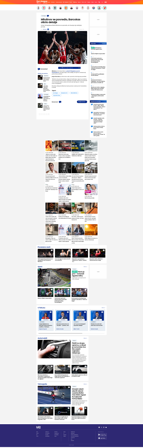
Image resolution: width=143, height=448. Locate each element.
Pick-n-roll (84, 2)
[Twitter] (101, 427)
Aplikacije (73, 437)
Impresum (72, 433)
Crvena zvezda (59, 2)
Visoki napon (75, 372)
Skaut (71, 2)
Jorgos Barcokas (56, 95)
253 (92, 104)
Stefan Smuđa (59, 329)
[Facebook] (99, 427)
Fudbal (45, 103)
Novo (49, 2)
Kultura (46, 434)
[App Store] (102, 438)
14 (41, 94)
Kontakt (72, 440)
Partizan (53, 2)
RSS (71, 439)
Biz (37, 434)
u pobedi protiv (73, 71)
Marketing (73, 431)
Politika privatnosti (75, 436)
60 (91, 131)
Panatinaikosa (55, 72)
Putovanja (47, 433)
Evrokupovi (76, 321)
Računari (57, 414)
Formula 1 (74, 269)
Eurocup (96, 2)
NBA (45, 83)
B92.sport (45, 29)
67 (41, 75)
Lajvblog (75, 2)
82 (91, 118)
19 (41, 84)
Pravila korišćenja (74, 434)
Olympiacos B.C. (64, 92)
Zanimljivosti (58, 372)
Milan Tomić (76, 329)
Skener (79, 2)
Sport (37, 433)
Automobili (56, 434)
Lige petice (46, 75)
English (64, 434)
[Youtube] (106, 427)
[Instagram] (103, 427)
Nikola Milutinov (74, 92)
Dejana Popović (43, 329)
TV (63, 433)
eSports (55, 431)
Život (37, 436)
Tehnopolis (56, 433)
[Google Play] (102, 434)
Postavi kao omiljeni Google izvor (66, 67)
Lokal (55, 436)
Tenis (40, 295)
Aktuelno (74, 340)
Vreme (64, 436)
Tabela (88, 2)
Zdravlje (47, 431)
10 (102, 312)
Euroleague (44, 15)
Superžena (47, 436)
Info (37, 431)
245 (92, 112)
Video (92, 2)
